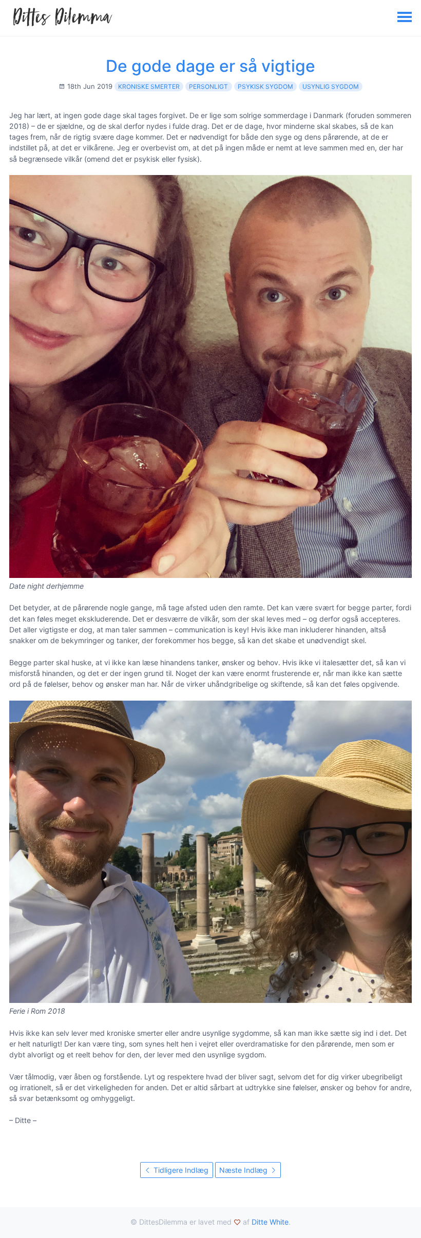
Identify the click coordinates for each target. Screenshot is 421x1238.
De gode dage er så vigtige (210, 66)
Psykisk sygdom (265, 86)
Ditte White (270, 1221)
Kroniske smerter (149, 86)
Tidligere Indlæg (179, 1170)
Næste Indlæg (244, 1170)
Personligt (208, 86)
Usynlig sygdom (330, 86)
